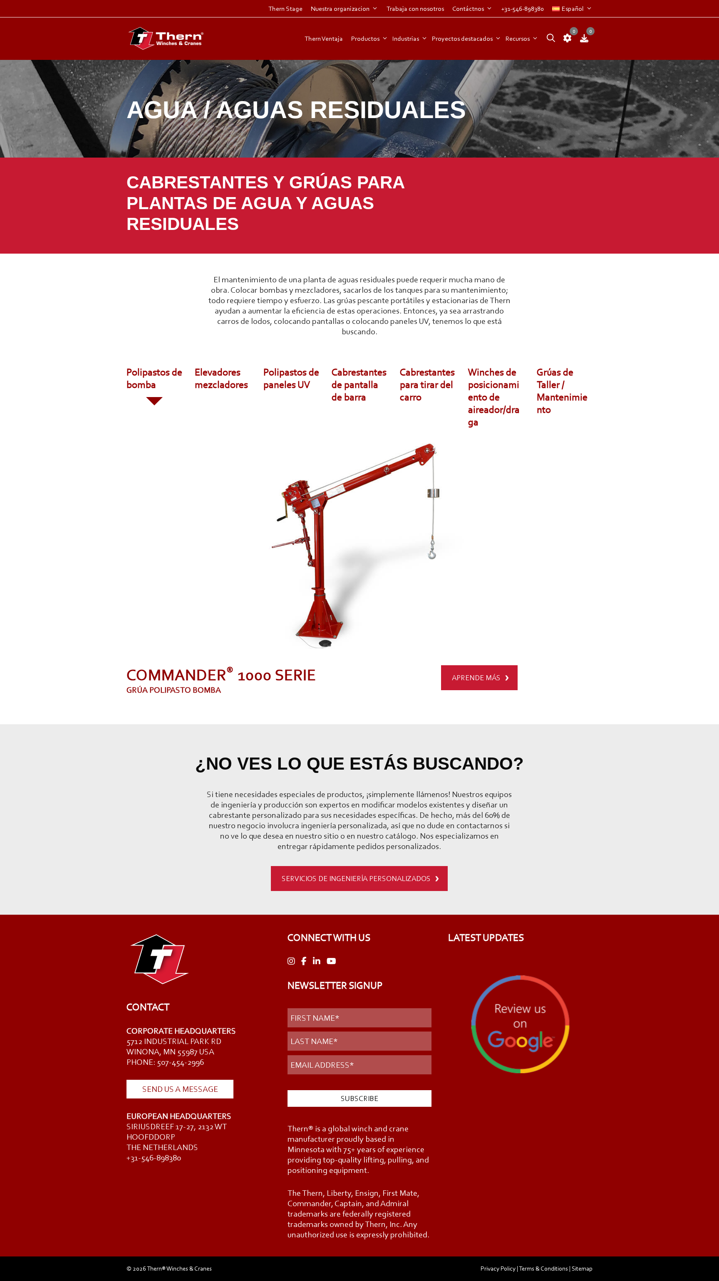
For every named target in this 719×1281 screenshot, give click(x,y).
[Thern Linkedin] (316, 961)
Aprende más (476, 677)
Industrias (405, 38)
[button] (548, 38)
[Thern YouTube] (331, 961)
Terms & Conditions (543, 1268)
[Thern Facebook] (304, 961)
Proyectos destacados (462, 38)
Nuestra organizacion (340, 8)
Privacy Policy (498, 1268)
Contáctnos (468, 8)
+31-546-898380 (522, 8)
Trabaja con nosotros (415, 8)
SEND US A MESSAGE (180, 1089)
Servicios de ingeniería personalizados (356, 878)
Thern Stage (285, 8)
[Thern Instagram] (291, 961)
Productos (365, 38)
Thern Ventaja (324, 38)
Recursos (518, 38)
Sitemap (582, 1268)
